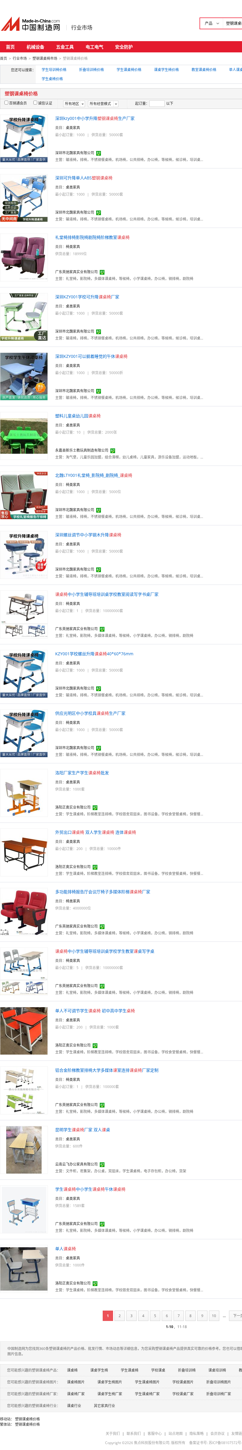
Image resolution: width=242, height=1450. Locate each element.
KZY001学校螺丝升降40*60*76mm (94, 653)
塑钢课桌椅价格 (27, 1419)
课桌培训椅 (217, 1370)
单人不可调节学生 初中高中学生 (95, 1010)
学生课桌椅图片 (147, 1382)
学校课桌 (158, 1370)
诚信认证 (45, 103)
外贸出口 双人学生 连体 (95, 832)
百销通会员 (18, 103)
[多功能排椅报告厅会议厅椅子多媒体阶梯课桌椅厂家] (24, 911)
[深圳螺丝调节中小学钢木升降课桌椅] (24, 554)
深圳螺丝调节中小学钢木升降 (88, 534)
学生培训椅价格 (54, 69)
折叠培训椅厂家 (218, 1393)
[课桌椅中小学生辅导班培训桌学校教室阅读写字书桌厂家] (24, 614)
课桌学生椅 (99, 1370)
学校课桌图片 (183, 1382)
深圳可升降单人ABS (83, 178)
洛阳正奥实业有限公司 (73, 807)
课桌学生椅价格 (166, 69)
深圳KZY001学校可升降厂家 (87, 297)
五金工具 (65, 47)
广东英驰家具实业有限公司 (76, 271)
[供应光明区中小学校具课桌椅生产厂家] (24, 733)
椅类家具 (73, 246)
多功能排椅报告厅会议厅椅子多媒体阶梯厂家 (102, 891)
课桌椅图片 (76, 1382)
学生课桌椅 (129, 1370)
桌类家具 (73, 127)
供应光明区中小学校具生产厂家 (90, 713)
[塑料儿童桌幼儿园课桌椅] (24, 435)
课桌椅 (72, 1370)
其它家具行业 (104, 1405)
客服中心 (155, 1433)
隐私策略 (196, 1433)
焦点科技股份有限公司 (151, 1442)
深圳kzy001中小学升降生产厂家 (95, 118)
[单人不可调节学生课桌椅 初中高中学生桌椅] (24, 1030)
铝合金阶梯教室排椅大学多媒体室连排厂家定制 (106, 1070)
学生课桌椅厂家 (147, 1393)
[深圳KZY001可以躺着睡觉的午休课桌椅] (24, 376)
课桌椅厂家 (76, 1393)
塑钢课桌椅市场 (44, 58)
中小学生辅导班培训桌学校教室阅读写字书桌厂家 (106, 594)
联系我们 (134, 1433)
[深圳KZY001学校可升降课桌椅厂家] (24, 316)
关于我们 (113, 1433)
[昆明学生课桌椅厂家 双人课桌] (24, 1149)
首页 (10, 47)
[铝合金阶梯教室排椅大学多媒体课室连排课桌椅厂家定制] (24, 1089)
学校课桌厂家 (183, 1393)
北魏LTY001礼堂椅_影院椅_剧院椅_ (93, 475)
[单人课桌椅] (24, 1268)
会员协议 (217, 1433)
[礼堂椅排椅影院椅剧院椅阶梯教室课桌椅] (24, 257)
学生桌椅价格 (52, 78)
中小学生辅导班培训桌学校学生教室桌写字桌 (104, 951)
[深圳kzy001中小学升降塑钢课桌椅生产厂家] (24, 138)
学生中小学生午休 (90, 1189)
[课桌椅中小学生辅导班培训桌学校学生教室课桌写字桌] (24, 970)
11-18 (182, 1326)
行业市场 (81, 27)
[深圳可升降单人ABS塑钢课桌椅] (24, 197)
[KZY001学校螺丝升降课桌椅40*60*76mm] (24, 673)
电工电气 (94, 47)
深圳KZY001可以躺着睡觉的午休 (91, 356)
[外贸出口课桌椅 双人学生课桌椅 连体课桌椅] (24, 851)
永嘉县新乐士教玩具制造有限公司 (81, 450)
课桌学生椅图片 (109, 1382)
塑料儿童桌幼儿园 (78, 416)
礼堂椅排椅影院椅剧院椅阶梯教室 (92, 237)
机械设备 (35, 47)
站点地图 (176, 1433)
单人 (65, 1248)
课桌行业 (74, 1405)
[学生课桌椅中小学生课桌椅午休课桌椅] (23, 1208)
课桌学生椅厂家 (109, 1393)
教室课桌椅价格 (204, 69)
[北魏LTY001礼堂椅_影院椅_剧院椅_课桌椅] (24, 495)
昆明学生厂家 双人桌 (82, 1129)
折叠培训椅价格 (91, 69)
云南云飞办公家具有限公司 (76, 1164)
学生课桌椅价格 (129, 69)
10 (214, 1315)
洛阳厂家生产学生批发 (82, 772)
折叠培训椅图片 (218, 1382)
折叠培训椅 (187, 1370)
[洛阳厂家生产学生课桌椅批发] (24, 792)
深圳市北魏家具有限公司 (74, 152)
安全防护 (124, 47)
